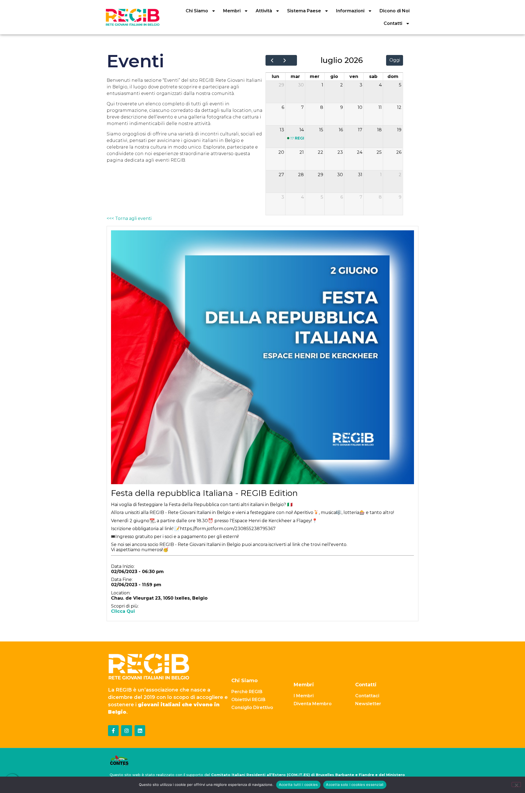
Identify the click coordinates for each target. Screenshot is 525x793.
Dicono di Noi (395, 10)
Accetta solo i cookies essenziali (354, 784)
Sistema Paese (304, 10)
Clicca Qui (123, 611)
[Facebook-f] (113, 730)
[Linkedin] (140, 730)
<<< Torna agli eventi (129, 218)
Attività (264, 10)
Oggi (394, 60)
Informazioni (350, 10)
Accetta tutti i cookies (298, 784)
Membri (232, 10)
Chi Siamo (197, 10)
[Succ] (284, 60)
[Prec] (272, 60)
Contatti (393, 23)
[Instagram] (126, 730)
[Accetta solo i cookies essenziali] (516, 784)
